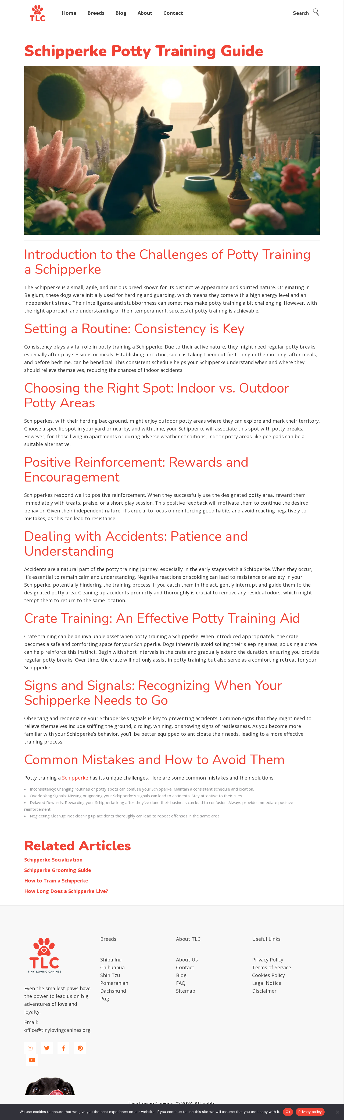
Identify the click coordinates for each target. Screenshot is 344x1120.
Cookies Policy (268, 975)
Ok (288, 1112)
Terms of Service (271, 967)
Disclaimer (264, 991)
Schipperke (75, 777)
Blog (181, 975)
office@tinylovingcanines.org (57, 1030)
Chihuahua (112, 967)
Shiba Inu (111, 959)
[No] (337, 1112)
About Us (187, 959)
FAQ (180, 983)
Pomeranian (114, 983)
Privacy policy (310, 1112)
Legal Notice (266, 983)
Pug (104, 998)
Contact (185, 967)
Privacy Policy (267, 959)
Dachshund (113, 991)
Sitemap (185, 991)
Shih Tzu (110, 975)
